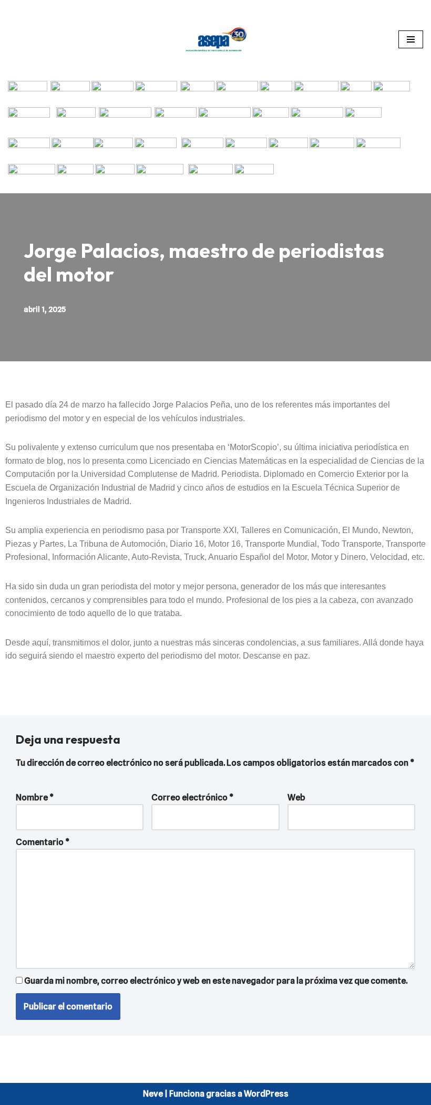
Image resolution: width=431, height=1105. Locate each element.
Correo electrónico (192, 797)
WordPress (266, 1094)
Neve (153, 1094)
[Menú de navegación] (410, 39)
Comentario (42, 842)
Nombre (35, 797)
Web (296, 797)
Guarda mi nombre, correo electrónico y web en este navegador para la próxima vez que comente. (215, 981)
